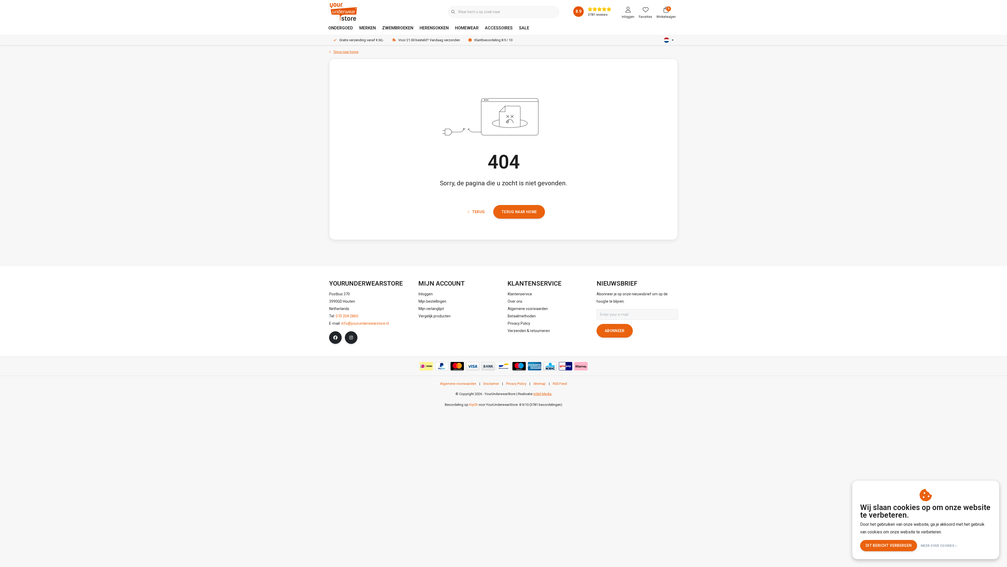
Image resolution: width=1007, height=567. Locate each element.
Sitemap (539, 384)
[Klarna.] (581, 366)
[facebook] (335, 337)
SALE (524, 27)
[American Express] (534, 366)
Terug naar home (519, 212)
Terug (478, 212)
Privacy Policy (516, 384)
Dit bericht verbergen (889, 545)
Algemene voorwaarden (458, 384)
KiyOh (473, 405)
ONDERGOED (340, 27)
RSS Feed (560, 384)
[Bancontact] (503, 366)
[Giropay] (565, 366)
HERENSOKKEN (434, 27)
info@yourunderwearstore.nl (365, 323)
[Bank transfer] (488, 366)
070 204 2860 (347, 316)
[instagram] (351, 337)
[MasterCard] (457, 366)
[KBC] (550, 366)
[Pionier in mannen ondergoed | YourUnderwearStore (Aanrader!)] (343, 11)
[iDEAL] (426, 366)
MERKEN (367, 27)
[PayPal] (441, 366)
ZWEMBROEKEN (397, 27)
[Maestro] (519, 366)
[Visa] (472, 366)
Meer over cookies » (939, 546)
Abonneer (615, 331)
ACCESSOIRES (499, 27)
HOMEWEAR (467, 27)
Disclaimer (491, 384)
